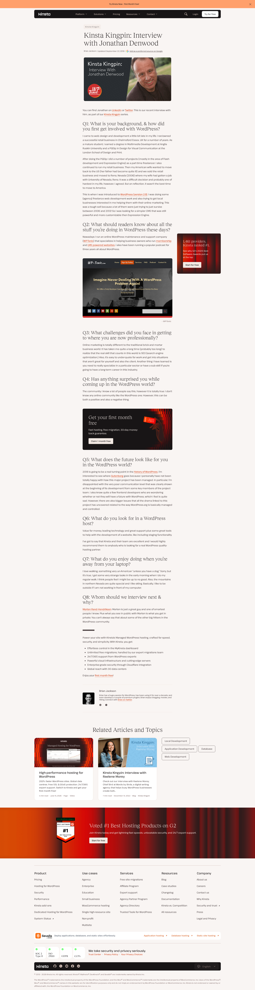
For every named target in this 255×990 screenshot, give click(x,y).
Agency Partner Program (134, 899)
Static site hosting (206, 935)
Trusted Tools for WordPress (136, 912)
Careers (201, 886)
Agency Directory (129, 905)
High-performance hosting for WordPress (61, 775)
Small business (91, 899)
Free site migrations (131, 879)
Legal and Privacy (206, 918)
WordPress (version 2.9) (133, 194)
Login (195, 14)
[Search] (186, 14)
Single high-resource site (96, 912)
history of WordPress (146, 471)
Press (200, 912)
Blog (163, 879)
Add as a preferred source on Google (146, 51)
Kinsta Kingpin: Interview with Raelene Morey (124, 775)
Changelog (167, 892)
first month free (104, 675)
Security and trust (207, 905)
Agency (86, 879)
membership (163, 241)
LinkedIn (116, 110)
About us (202, 879)
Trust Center (95, 954)
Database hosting (180, 935)
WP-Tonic (88, 241)
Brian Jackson (90, 51)
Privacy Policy (111, 954)
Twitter (129, 110)
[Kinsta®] (44, 14)
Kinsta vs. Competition (174, 905)
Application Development (179, 748)
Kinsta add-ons (43, 905)
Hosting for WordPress (47, 886)
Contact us (203, 892)
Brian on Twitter (125, 699)
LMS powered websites (101, 245)
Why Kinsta (203, 899)
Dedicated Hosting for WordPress (53, 912)
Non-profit (87, 918)
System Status (42, 918)
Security (39, 892)
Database (206, 748)
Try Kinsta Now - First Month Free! (124, 4)
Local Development (176, 741)
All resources (168, 912)
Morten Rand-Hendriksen (97, 609)
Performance (41, 899)
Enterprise (88, 886)
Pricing (38, 879)
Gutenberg (117, 475)
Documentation (170, 899)
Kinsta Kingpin (92, 26)
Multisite (87, 925)
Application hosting (154, 935)
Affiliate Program (129, 886)
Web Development (175, 756)
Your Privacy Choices (132, 954)
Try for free (210, 14)
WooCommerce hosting (95, 905)
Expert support (128, 892)
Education (88, 892)
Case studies (168, 886)
